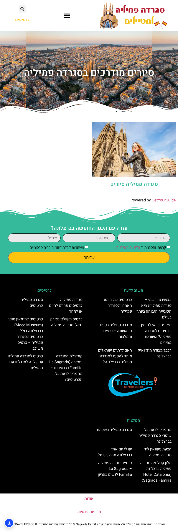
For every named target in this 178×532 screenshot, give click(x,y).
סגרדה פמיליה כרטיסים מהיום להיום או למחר (65, 305)
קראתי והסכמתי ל (141, 247)
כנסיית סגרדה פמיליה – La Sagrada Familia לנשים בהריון (115, 468)
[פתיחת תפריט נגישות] (9, 523)
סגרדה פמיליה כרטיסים (32, 303)
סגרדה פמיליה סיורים (134, 184)
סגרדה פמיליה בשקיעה (114, 430)
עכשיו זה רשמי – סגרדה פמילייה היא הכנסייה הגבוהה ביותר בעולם (154, 308)
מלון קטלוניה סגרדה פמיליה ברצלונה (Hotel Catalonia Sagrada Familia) (155, 471)
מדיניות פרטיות (89, 512)
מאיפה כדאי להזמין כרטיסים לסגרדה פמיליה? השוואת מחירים (156, 334)
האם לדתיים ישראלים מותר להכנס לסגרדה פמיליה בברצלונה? (115, 356)
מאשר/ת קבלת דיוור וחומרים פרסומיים (57, 247)
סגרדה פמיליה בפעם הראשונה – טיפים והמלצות (116, 331)
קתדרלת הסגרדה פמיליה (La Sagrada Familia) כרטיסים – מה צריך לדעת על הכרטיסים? (65, 368)
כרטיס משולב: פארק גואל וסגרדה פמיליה (66, 322)
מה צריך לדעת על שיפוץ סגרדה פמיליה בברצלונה (154, 435)
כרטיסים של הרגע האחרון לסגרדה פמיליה (118, 305)
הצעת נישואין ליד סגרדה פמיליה (157, 452)
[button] (67, 15)
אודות (89, 498)
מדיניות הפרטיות (128, 247)
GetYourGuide (164, 200)
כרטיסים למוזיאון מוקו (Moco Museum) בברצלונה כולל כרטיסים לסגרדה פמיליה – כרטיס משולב (25, 333)
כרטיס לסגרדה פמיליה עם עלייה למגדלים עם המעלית (25, 362)
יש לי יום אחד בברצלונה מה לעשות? (115, 452)
